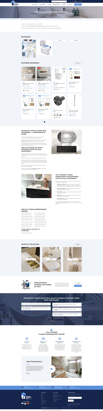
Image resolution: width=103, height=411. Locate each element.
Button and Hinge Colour (56, 87)
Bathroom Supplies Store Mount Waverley (41, 221)
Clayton (31, 26)
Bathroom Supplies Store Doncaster (40, 216)
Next (83, 49)
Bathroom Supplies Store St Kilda (27, 226)
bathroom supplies (63, 201)
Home (22, 19)
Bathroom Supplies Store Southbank (27, 224)
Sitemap (60, 410)
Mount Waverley (33, 168)
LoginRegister (75, 1)
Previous (20, 49)
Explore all (78, 63)
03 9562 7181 (78, 4)
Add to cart (57, 89)
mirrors (30, 141)
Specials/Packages (56, 4)
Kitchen (35, 4)
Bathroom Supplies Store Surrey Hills (40, 226)
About (64, 4)
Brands (42, 399)
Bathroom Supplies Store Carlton (27, 214)
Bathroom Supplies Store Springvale (40, 224)
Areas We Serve (26, 19)
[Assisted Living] (28, 55)
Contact (70, 4)
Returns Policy (43, 402)
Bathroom (43, 4)
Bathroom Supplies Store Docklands (27, 216)
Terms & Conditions (44, 400)
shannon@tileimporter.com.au (57, 399)
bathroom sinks (23, 141)
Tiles (50, 4)
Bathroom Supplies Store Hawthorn (27, 219)
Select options (27, 90)
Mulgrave (33, 26)
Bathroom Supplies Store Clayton (40, 214)
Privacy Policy (43, 403)
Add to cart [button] (73, 86)
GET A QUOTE (78, 283)
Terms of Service (78, 404)
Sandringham (39, 26)
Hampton (38, 168)
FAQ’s (42, 398)
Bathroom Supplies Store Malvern (40, 219)
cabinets (27, 141)
